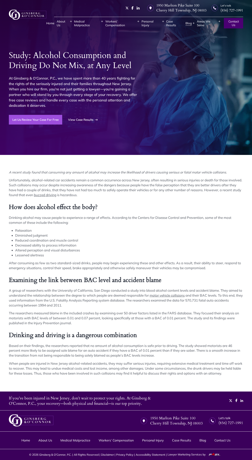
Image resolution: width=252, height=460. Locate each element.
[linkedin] (138, 8)
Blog (188, 23)
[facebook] (133, 8)
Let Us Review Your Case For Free (35, 120)
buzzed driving (45, 195)
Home (50, 23)
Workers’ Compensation (115, 23)
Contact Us (233, 23)
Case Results (171, 23)
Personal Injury (148, 23)
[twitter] (127, 8)
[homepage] (27, 15)
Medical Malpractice (82, 23)
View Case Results (80, 120)
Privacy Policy (124, 454)
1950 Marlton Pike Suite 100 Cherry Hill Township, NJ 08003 (181, 8)
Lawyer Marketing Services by (187, 454)
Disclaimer (107, 454)
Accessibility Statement (150, 454)
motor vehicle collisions (167, 295)
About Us (61, 23)
